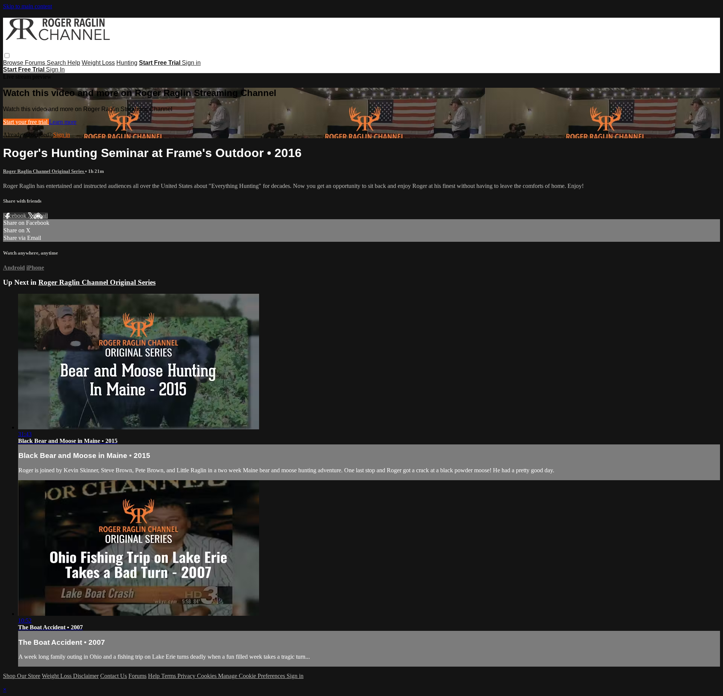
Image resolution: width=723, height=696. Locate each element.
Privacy (187, 676)
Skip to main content (27, 6)
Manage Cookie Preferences (252, 676)
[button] (7, 55)
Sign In (55, 69)
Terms (169, 676)
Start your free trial (26, 122)
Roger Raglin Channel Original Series (44, 171)
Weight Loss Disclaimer (70, 676)
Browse (14, 63)
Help (73, 63)
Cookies (207, 676)
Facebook (15, 215)
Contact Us (113, 676)
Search (57, 63)
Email (41, 215)
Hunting (126, 63)
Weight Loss (98, 63)
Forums (36, 63)
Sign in (191, 63)
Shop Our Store (21, 676)
